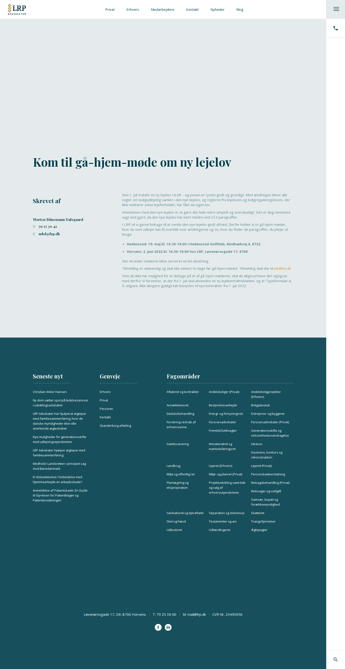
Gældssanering (178, 444)
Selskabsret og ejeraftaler (185, 513)
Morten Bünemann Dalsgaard (58, 219)
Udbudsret (174, 530)
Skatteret (257, 513)
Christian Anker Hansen (50, 392)
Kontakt (192, 9)
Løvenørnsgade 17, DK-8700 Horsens (115, 614)
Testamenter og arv (223, 521)
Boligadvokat (260, 405)
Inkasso (256, 444)
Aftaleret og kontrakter (183, 392)
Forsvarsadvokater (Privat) (270, 422)
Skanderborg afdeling (115, 425)
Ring (239, 9)
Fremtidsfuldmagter (223, 430)
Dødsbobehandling (180, 413)
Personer (106, 409)
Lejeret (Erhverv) (220, 466)
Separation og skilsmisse (227, 513)
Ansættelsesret (177, 405)
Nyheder (218, 9)
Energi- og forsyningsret (226, 413)
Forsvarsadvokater (222, 422)
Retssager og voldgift (266, 491)
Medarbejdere (162, 9)
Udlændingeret (219, 530)
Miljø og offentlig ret (181, 474)
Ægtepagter (259, 530)
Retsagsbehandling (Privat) (270, 483)
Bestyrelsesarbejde (223, 405)
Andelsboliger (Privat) (224, 392)
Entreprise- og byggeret (267, 413)
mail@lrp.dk (197, 614)
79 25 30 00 (166, 614)
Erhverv (132, 9)
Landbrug (173, 466)
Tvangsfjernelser (263, 521)
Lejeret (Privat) (261, 466)
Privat (110, 9)
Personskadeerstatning (268, 474)
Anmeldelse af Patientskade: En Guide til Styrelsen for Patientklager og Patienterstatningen (60, 495)
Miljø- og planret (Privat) (225, 474)
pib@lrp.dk (282, 268)
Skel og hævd (176, 521)
